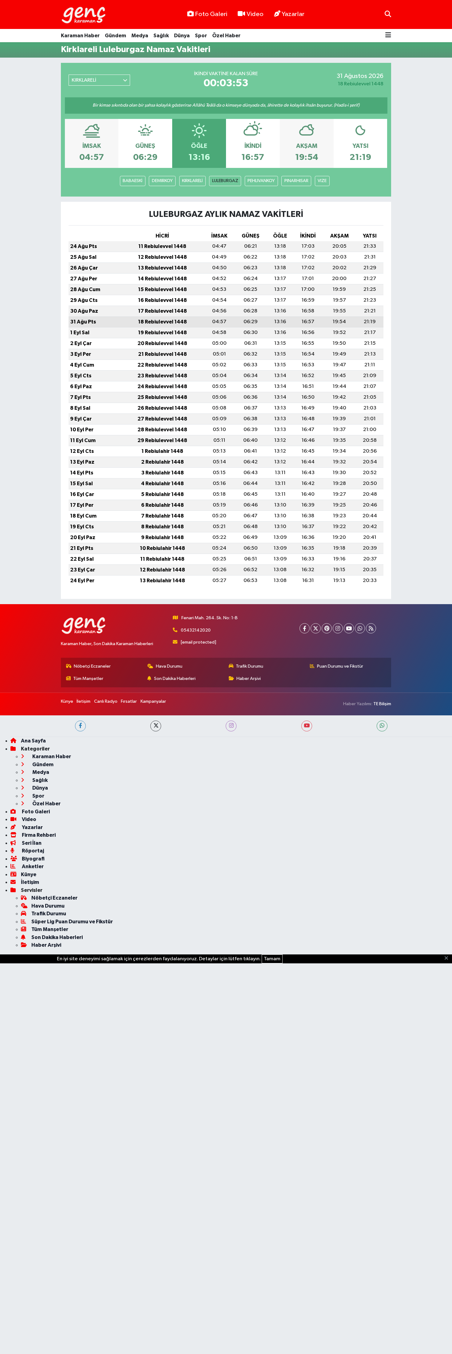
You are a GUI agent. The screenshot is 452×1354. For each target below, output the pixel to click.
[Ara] (388, 14)
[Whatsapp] (360, 628)
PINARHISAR (296, 180)
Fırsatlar (129, 701)
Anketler (32, 866)
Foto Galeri (211, 14)
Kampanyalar (153, 701)
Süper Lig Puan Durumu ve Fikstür (72, 921)
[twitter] (155, 726)
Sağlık (161, 35)
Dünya (182, 35)
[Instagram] (338, 628)
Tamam (272, 959)
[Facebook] (304, 628)
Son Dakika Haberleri (175, 678)
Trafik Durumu (249, 666)
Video (255, 14)
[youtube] (306, 726)
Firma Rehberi (38, 835)
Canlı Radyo (105, 701)
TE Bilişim (382, 703)
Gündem (115, 35)
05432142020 (196, 630)
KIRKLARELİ (192, 180)
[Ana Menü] (388, 35)
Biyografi (33, 858)
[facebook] (80, 726)
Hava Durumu (169, 666)
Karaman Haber (80, 35)
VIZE (322, 180)
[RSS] (371, 628)
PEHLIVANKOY (261, 180)
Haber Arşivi (248, 678)
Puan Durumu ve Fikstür (340, 666)
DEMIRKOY (162, 180)
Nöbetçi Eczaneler (92, 666)
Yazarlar (293, 14)
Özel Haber (226, 35)
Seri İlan (31, 843)
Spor (201, 35)
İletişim (83, 701)
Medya (139, 35)
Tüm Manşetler (88, 678)
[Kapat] (448, 958)
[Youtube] (349, 628)
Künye (67, 701)
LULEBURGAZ (225, 180)
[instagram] (231, 726)
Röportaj (32, 850)
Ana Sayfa (33, 740)
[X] (316, 628)
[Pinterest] (327, 628)
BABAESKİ (132, 180)
